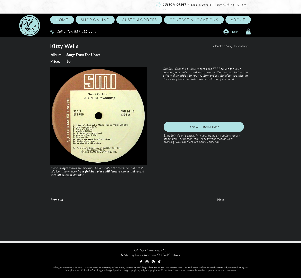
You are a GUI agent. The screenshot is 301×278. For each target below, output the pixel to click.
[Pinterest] (153, 262)
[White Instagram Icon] (147, 262)
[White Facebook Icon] (141, 262)
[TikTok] (159, 262)
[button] (95, 20)
